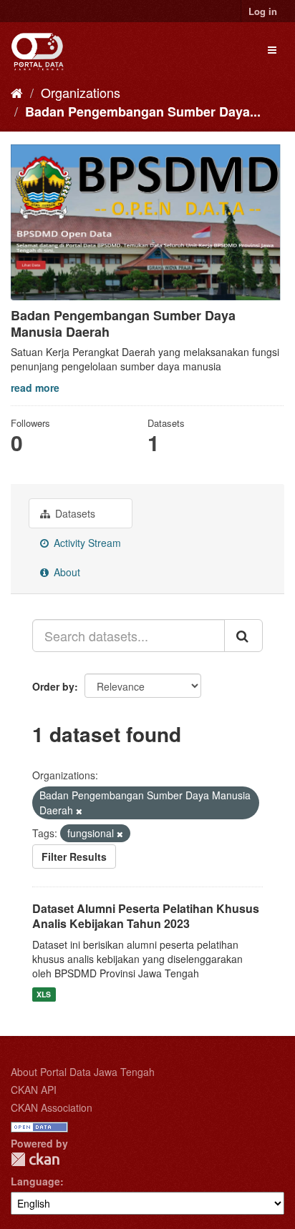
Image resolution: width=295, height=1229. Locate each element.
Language (35, 1181)
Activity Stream (86, 542)
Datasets (73, 513)
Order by (53, 686)
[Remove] (79, 810)
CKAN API (34, 1089)
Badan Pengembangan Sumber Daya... (143, 111)
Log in (262, 11)
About (65, 572)
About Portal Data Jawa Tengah (83, 1072)
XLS (44, 994)
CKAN (35, 1159)
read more (35, 387)
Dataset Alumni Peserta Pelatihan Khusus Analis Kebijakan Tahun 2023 (145, 916)
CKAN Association (51, 1107)
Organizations (80, 92)
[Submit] (243, 635)
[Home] (17, 92)
